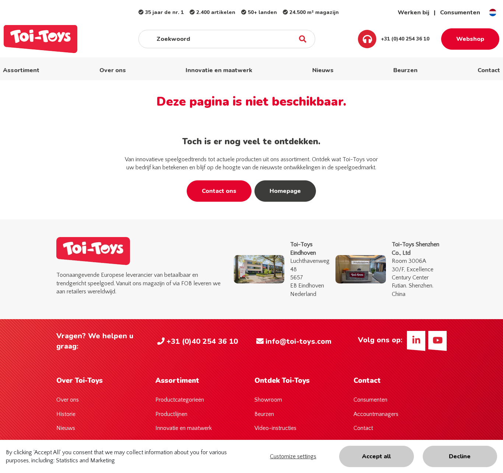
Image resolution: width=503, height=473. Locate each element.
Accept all (376, 456)
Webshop (470, 39)
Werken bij (413, 12)
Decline (460, 456)
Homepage (285, 191)
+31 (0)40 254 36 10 (404, 38)
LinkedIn (416, 340)
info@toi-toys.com (298, 341)
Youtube (437, 340)
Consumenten (460, 12)
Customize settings (293, 456)
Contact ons (219, 191)
